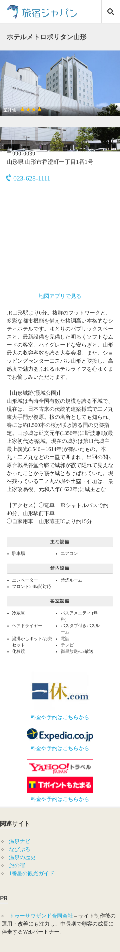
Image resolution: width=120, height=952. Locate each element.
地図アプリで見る (60, 296)
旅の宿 (17, 865)
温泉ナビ (19, 841)
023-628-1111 (31, 178)
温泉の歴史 (22, 857)
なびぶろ (19, 849)
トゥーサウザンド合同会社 (41, 916)
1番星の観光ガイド (31, 873)
